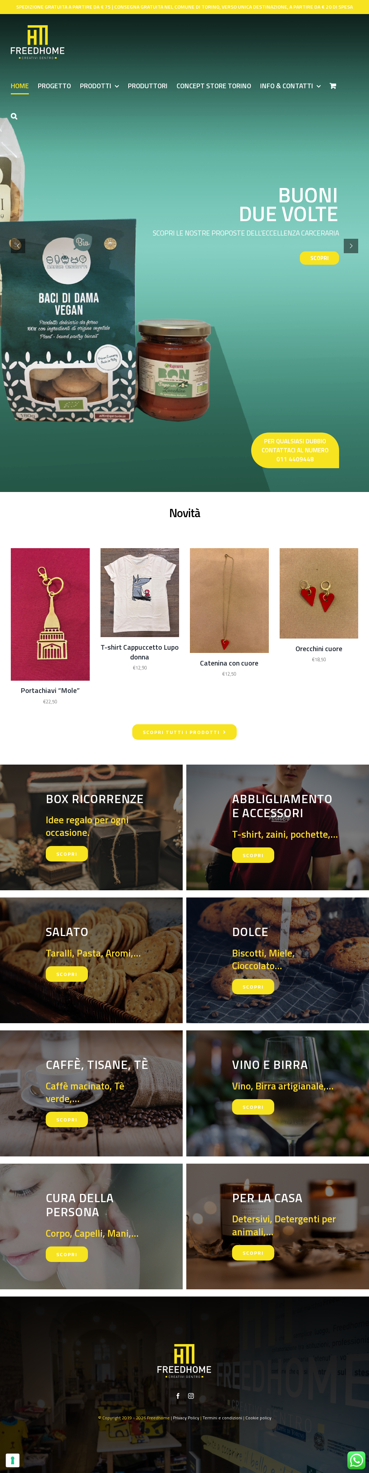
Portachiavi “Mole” (50, 690)
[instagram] (191, 1396)
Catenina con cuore (229, 662)
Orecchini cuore (318, 648)
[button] (14, 115)
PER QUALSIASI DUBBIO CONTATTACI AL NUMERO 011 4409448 (295, 450)
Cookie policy (258, 1417)
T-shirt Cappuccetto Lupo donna (140, 651)
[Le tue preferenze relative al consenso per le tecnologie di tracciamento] (12, 1460)
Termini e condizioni (222, 1417)
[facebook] (178, 1396)
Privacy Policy (186, 1417)
